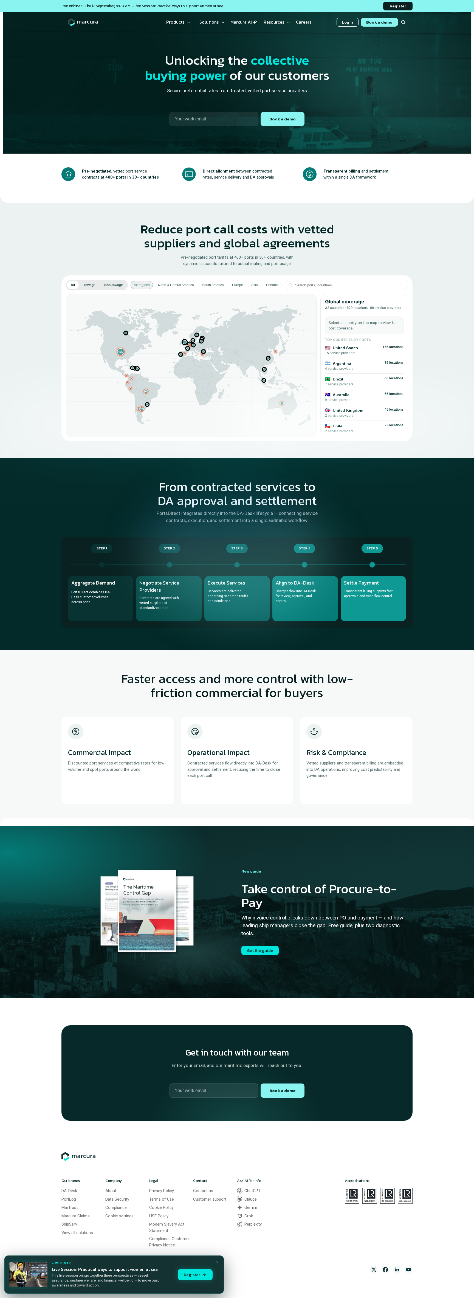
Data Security (117, 1199)
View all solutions (77, 1232)
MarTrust (69, 1207)
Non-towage (113, 285)
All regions (142, 285)
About (110, 1190)
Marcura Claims (75, 1216)
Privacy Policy (161, 1190)
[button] (121, 352)
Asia (254, 285)
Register (192, 1274)
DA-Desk (69, 1190)
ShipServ (69, 1224)
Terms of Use (161, 1199)
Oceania (272, 285)
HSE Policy (158, 1216)
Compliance (116, 1207)
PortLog (68, 1199)
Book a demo (282, 119)
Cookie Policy (161, 1207)
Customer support (209, 1199)
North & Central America (176, 285)
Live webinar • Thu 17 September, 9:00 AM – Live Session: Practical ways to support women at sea (142, 6)
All (73, 285)
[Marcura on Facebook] (385, 1270)
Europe (237, 285)
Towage (89, 285)
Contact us (203, 1190)
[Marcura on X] (374, 1270)
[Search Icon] (403, 22)
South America (213, 285)
